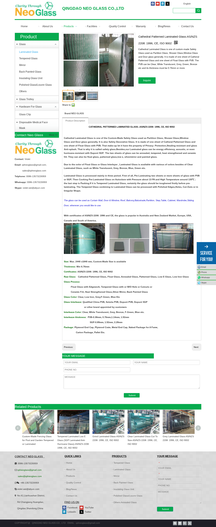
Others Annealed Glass (125, 502)
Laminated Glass (28, 52)
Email (203, 267)
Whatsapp (205, 277)
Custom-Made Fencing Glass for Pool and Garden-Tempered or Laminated (37, 440)
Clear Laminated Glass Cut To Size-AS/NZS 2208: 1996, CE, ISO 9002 (142, 440)
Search (198, 10)
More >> (53, 135)
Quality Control (73, 482)
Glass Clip (25, 114)
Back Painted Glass (30, 71)
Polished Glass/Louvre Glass (35, 84)
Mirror (22, 65)
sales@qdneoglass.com (34, 170)
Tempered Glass (28, 58)
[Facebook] (153, 4)
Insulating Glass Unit (30, 78)
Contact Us (71, 495)
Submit (132, 395)
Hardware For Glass (30, 106)
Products (70, 476)
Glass (22, 44)
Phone (204, 272)
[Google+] (185, 523)
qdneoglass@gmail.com (33, 164)
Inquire (147, 80)
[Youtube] (158, 4)
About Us (70, 469)
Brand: (68, 113)
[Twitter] (168, 4)
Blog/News (71, 489)
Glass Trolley (26, 99)
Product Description (75, 120)
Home (69, 463)
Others (23, 91)
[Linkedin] (163, 4)
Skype (204, 283)
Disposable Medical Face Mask (33, 125)
